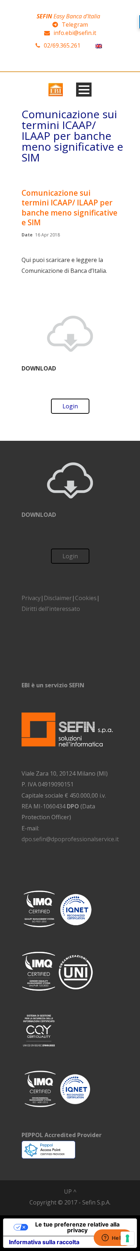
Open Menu (84, 90)
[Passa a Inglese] (99, 45)
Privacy (31, 598)
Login (70, 406)
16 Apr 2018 (47, 235)
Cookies (86, 598)
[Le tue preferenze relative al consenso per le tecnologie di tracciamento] (127, 1238)
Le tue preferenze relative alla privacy (77, 1227)
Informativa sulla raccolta (44, 1242)
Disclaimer (58, 598)
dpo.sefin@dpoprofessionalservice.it (70, 839)
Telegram (75, 24)
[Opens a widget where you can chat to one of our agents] (113, 1238)
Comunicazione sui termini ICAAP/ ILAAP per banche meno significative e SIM (69, 207)
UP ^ (70, 1191)
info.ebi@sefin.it (74, 33)
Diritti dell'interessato (51, 609)
